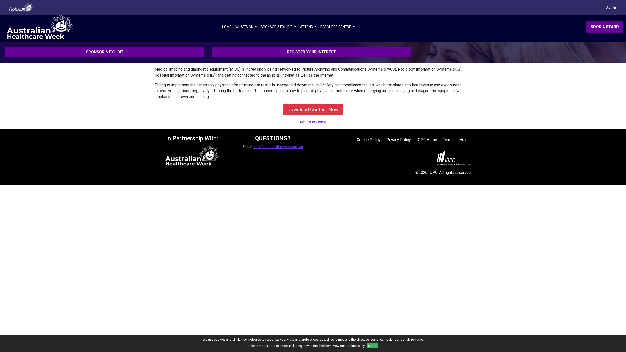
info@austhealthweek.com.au (278, 146)
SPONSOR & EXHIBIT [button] (104, 52)
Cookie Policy (368, 139)
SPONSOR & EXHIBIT (277, 27)
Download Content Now (313, 109)
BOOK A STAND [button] (605, 26)
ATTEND (307, 27)
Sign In (611, 7)
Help (463, 139)
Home (227, 27)
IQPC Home (427, 139)
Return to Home (313, 122)
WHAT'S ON (244, 27)
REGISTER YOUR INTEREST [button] (311, 52)
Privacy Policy (398, 139)
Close (372, 346)
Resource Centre (336, 27)
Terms (448, 139)
